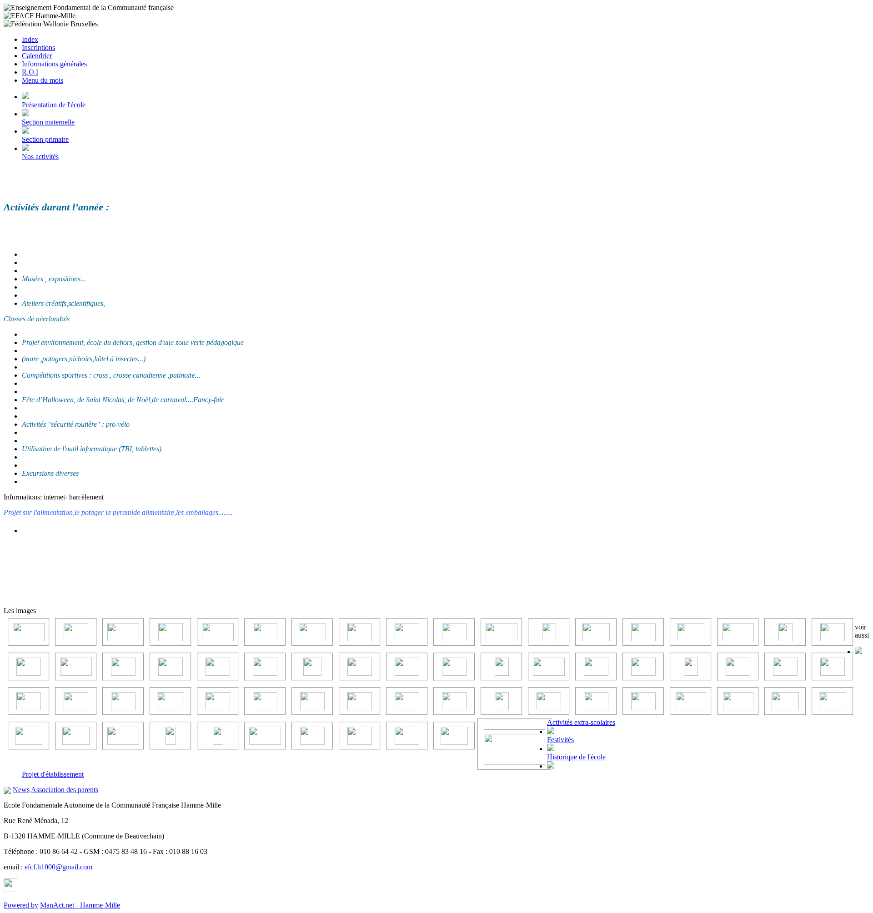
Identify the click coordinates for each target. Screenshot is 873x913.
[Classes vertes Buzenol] (502, 667)
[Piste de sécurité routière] (218, 701)
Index (30, 39)
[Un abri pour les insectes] (785, 632)
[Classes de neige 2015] (407, 632)
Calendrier (37, 56)
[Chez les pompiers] (123, 667)
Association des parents (64, 789)
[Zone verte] (76, 632)
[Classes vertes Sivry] (596, 632)
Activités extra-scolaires (581, 722)
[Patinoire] (28, 701)
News (21, 789)
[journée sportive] (549, 632)
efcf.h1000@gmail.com (58, 867)
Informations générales (54, 64)
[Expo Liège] (501, 632)
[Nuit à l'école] (549, 667)
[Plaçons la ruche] (454, 701)
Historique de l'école (576, 757)
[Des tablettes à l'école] (643, 667)
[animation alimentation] (502, 701)
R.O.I (30, 72)
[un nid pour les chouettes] (785, 667)
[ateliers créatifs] (170, 667)
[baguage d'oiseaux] (312, 701)
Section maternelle (48, 122)
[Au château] (359, 701)
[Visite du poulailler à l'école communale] (123, 701)
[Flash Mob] (28, 667)
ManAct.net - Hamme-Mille (80, 905)
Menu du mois (42, 80)
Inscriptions (38, 47)
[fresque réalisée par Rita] (265, 701)
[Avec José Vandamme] (76, 667)
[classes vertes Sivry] (218, 667)
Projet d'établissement (53, 774)
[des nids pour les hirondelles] (832, 667)
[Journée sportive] (170, 701)
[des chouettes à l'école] (265, 667)
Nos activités (40, 156)
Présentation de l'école (53, 105)
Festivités (560, 739)
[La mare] (454, 632)
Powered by (21, 905)
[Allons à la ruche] (549, 701)
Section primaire (45, 139)
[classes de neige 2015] (359, 667)
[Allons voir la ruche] (359, 632)
